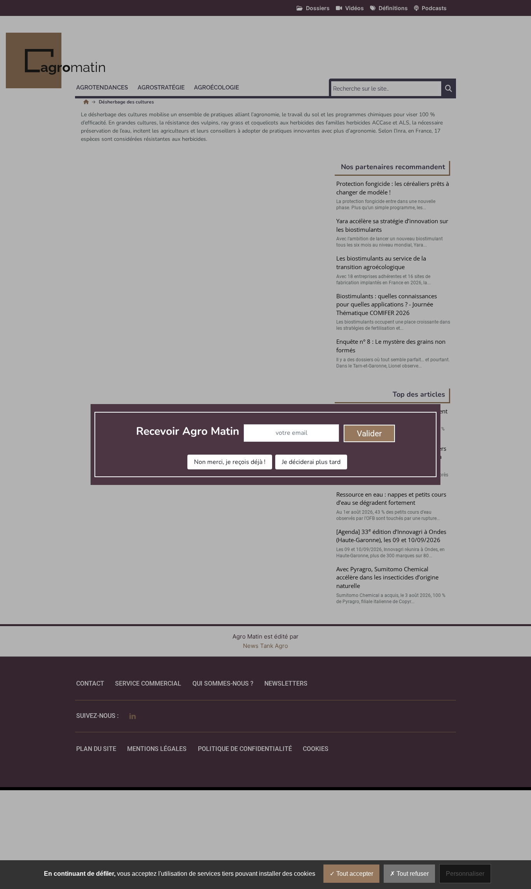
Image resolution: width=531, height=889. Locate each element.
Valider (369, 433)
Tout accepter (354, 873)
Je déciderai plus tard (311, 462)
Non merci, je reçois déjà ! (230, 462)
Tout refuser (412, 873)
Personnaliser (465, 873)
